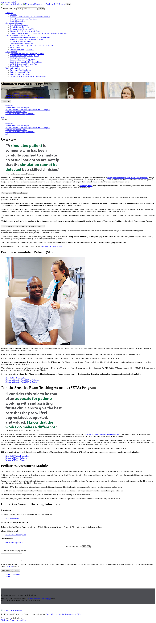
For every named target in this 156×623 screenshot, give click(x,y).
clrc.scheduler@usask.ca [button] (14, 543)
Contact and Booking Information (22, 50)
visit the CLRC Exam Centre (51, 246)
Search (41, 9)
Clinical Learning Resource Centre (17, 35)
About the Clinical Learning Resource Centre (26, 39)
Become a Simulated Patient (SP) (17, 108)
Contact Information (17, 21)
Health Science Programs (19, 25)
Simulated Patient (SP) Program (21, 41)
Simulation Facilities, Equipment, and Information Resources (32, 45)
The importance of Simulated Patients (14, 193)
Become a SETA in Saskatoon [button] (16, 458)
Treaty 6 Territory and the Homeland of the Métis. (64, 614)
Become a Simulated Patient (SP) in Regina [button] (21, 382)
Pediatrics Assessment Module (16, 112)
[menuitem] (80, 17)
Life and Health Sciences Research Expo (25, 31)
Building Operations (12, 68)
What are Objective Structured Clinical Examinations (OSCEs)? (23, 226)
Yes (84, 546)
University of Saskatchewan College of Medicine (101, 434)
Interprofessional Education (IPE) (22, 29)
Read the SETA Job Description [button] (17, 456)
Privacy (12, 620)
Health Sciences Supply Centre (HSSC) (24, 56)
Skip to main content (8, 2)
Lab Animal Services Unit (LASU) (22, 60)
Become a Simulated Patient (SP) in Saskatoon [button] (22, 380)
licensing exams (86, 186)
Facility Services (11, 52)
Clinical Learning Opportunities (21, 43)
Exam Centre (15, 48)
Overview (13, 15)
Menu (68, 4)
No (89, 546)
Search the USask (9, 9)
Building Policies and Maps (20, 74)
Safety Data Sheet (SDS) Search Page (23, 64)
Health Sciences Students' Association (23, 19)
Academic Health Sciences (55, 4)
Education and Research (14, 23)
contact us (9, 566)
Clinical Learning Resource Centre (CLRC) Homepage (30, 37)
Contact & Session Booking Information (19, 114)
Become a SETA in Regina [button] (15, 460)
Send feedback (7, 570)
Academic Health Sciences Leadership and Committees (30, 17)
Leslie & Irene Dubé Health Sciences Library (26, 62)
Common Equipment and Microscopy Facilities (27, 54)
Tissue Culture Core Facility (20, 66)
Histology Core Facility (18, 58)
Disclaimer (5, 620)
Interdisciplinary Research (19, 27)
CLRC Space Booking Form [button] (15, 535)
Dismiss (16, 570)
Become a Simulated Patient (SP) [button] (17, 95)
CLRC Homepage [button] (12, 93)
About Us (9, 13)
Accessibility (21, 620)
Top (6, 134)
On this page (6, 101)
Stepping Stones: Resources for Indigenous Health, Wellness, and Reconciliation (39, 33)
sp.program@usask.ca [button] (13, 518)
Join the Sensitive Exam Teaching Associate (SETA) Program (27, 110)
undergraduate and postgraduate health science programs (127, 178)
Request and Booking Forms (20, 70)
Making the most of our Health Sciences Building (28, 76)
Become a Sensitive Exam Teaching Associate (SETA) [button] (25, 97)
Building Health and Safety (20, 72)
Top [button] (2, 118)
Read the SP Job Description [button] (15, 378)
